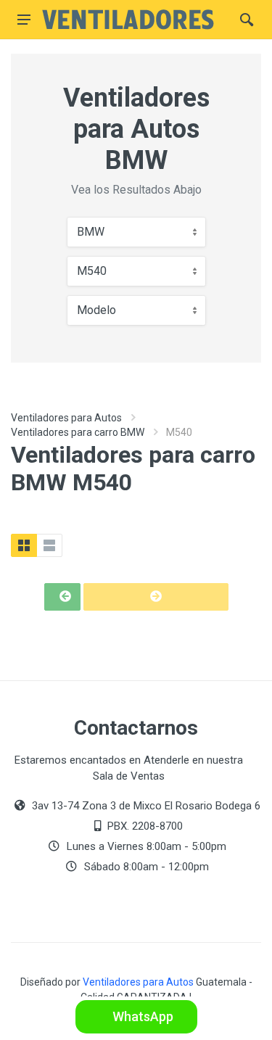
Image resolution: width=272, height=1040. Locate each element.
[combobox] (136, 232)
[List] (49, 545)
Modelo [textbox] (96, 310)
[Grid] (24, 545)
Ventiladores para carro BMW (77, 432)
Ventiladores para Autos (66, 418)
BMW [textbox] (90, 232)
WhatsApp (141, 1016)
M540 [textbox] (92, 271)
